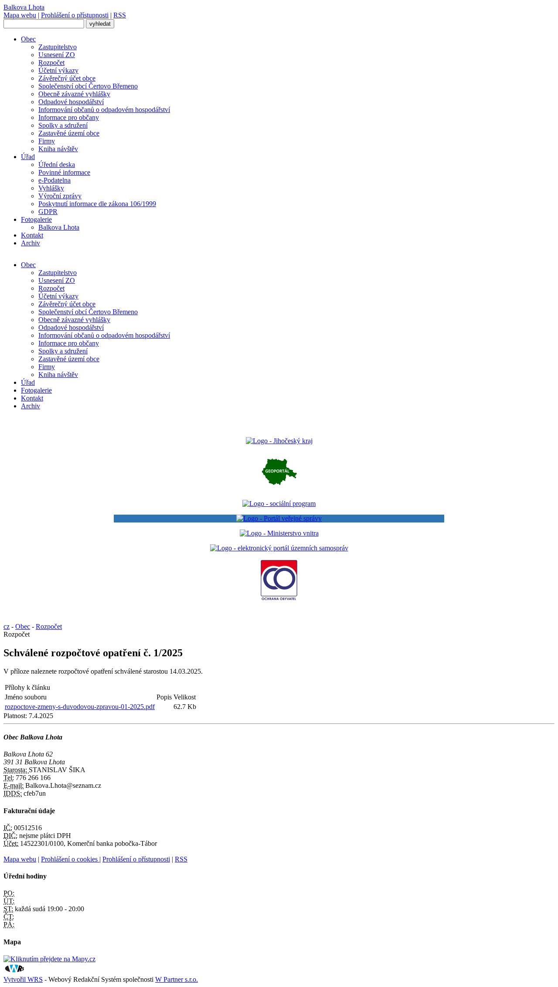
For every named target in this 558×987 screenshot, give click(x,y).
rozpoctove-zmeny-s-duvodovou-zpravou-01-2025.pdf (80, 706)
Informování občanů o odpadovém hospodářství (104, 109)
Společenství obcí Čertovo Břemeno (88, 86)
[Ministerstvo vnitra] (279, 533)
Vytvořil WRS (23, 979)
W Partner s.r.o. (176, 979)
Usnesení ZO (56, 54)
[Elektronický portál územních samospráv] (279, 548)
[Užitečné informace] (279, 598)
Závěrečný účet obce (66, 78)
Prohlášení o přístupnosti (75, 15)
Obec (28, 39)
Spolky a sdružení (63, 125)
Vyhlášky (51, 188)
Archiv (30, 243)
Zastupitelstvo (57, 47)
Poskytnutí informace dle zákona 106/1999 (97, 203)
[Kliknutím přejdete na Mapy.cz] (49, 959)
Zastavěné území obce (68, 133)
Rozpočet (51, 62)
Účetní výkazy (58, 70)
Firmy (46, 141)
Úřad (28, 156)
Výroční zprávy (60, 196)
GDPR (48, 211)
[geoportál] (279, 488)
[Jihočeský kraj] (279, 440)
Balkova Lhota (58, 227)
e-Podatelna (54, 180)
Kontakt (32, 235)
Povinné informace (64, 172)
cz (6, 626)
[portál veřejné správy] (279, 518)
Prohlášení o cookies (70, 859)
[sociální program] (279, 503)
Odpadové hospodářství (71, 101)
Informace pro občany (68, 117)
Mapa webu (19, 15)
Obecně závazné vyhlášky (74, 94)
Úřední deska (56, 164)
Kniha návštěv (58, 149)
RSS (119, 15)
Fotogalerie (36, 219)
